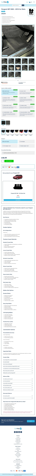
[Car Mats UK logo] (18, 428)
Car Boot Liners (18, 440)
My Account (18, 453)
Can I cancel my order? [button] (6, 395)
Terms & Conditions (18, 454)
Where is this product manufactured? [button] (8, 370)
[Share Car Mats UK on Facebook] (17, 432)
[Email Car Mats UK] (21, 432)
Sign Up (31, 421)
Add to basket (9, 161)
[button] (33, 26)
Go (22, 5)
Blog (18, 456)
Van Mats (18, 442)
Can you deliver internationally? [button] (7, 383)
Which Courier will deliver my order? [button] (8, 389)
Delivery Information (18, 451)
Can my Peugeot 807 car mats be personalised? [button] (10, 359)
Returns (18, 452)
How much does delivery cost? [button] (7, 387)
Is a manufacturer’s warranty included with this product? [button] (11, 368)
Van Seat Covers (18, 441)
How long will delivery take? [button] (7, 385)
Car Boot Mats (18, 439)
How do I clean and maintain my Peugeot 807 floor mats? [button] (11, 366)
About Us (18, 447)
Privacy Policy (18, 455)
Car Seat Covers (18, 438)
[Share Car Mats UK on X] (15, 432)
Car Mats (18, 437)
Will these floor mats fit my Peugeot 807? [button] (9, 372)
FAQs (18, 450)
